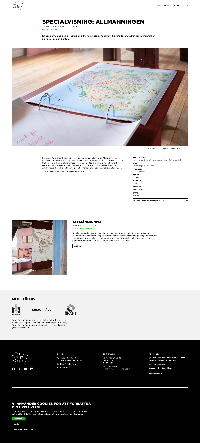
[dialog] (100, 416)
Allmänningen (109, 158)
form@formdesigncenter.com (116, 369)
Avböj (16, 424)
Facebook (13, 369)
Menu (187, 6)
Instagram (19, 369)
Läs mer (77, 246)
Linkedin (31, 369)
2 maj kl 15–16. (87, 171)
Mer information (76, 414)
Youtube (25, 369)
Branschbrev (167, 368)
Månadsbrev (152, 368)
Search (174, 6)
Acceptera (19, 419)
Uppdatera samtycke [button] (23, 429)
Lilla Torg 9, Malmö (69, 364)
